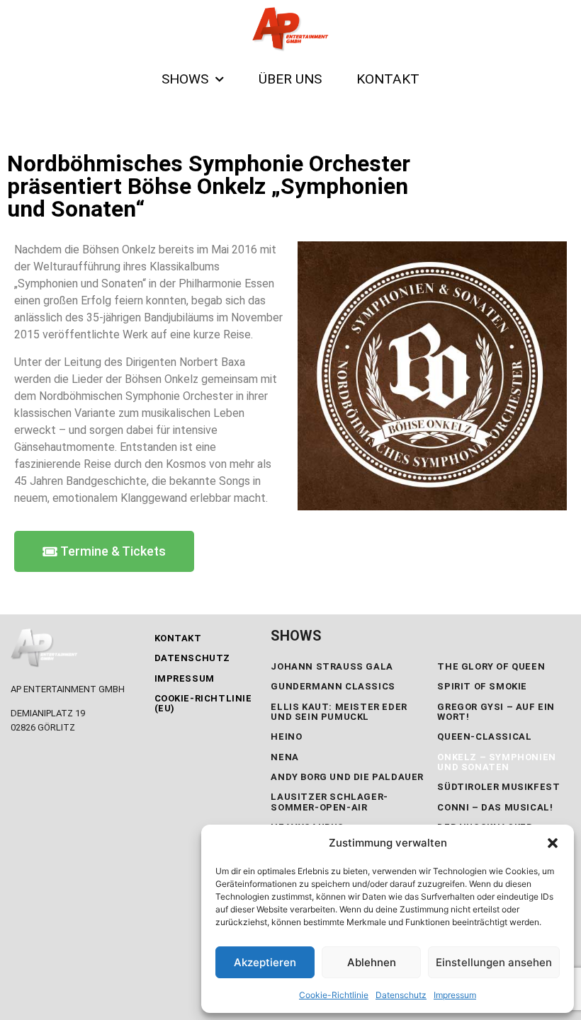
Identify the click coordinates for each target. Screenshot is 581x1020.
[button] (553, 843)
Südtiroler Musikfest (498, 786)
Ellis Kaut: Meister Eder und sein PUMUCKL (339, 711)
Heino (286, 736)
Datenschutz (401, 995)
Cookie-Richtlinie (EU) (203, 703)
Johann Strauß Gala (332, 666)
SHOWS (185, 79)
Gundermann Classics (333, 686)
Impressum (455, 995)
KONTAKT (387, 79)
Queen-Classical (484, 736)
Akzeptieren (265, 962)
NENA (284, 757)
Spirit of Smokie (482, 686)
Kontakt (178, 638)
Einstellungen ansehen (494, 962)
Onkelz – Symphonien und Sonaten (496, 762)
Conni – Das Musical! (495, 807)
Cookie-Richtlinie (333, 995)
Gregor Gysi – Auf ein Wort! (496, 711)
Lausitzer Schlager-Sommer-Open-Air (329, 801)
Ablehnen (371, 962)
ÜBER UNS (290, 79)
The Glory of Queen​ (491, 666)
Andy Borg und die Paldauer (347, 777)
